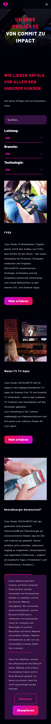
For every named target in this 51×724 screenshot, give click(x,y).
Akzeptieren (25, 710)
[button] (46, 4)
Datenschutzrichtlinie (20, 652)
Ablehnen (25, 699)
